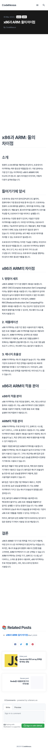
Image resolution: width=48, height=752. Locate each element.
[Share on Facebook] (15, 644)
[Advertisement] (24, 63)
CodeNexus (9, 5)
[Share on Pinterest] (32, 644)
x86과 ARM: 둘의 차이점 (17, 635)
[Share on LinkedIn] (26, 644)
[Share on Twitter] (21, 644)
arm (19, 17)
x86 (24, 17)
